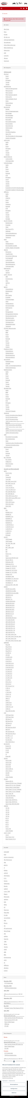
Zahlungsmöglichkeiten (9, 39)
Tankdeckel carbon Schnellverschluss (14, 443)
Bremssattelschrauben (11, 121)
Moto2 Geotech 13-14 (11, 839)
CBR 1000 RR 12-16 (10, 628)
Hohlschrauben (9, 127)
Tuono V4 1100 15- (10, 487)
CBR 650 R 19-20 (10, 611)
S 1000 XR (8, 533)
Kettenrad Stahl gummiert (11, 88)
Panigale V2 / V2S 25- (11, 568)
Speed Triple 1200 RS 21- (11, 801)
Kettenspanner (7, 268)
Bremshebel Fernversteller (12, 436)
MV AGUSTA (7, 744)
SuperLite (6, 939)
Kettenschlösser (9, 103)
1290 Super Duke (10, 715)
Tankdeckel (8, 237)
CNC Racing (6, 875)
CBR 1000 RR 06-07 (10, 624)
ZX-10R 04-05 (9, 669)
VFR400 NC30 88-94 (10, 601)
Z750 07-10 (8, 694)
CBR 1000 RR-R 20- (10, 632)
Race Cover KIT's (10, 229)
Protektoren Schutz (8, 349)
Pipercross (6, 909)
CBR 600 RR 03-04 (10, 603)
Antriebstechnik (7, 86)
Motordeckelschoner (10, 355)
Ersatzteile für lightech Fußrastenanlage (15, 189)
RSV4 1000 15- (9, 500)
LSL (6, 285)
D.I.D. (5, 878)
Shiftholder (8, 231)
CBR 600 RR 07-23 (10, 607)
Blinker (7, 293)
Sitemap (6, 58)
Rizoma (5, 923)
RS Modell (8, 535)
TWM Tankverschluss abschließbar (13, 425)
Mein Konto (6, 29)
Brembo (5, 886)
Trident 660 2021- (10, 797)
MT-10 (7, 818)
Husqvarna (8, 204)
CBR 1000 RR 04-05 (10, 622)
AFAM (5, 949)
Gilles (7, 280)
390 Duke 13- (9, 719)
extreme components (8, 857)
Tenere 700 (8, 828)
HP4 (7, 510)
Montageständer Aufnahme (12, 313)
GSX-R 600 (8, 764)
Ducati (7, 76)
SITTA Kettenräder (8, 983)
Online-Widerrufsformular (9, 45)
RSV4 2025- (8, 506)
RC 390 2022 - (9, 739)
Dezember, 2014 (7, 985)
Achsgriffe (8, 363)
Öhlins (5, 904)
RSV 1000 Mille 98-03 (11, 491)
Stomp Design (7, 931)
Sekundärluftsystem (10, 262)
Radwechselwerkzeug (11, 367)
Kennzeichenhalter (10, 305)
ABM (7, 276)
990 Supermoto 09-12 (11, 733)
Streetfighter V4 (9, 582)
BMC (5, 954)
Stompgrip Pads (7, 388)
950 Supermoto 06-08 (11, 727)
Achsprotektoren (9, 289)
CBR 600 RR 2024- (10, 609)
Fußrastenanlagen (8, 163)
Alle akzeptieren (14, 1084)
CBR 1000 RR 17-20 (10, 630)
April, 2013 (6, 1010)
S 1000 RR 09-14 (9, 524)
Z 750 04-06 (8, 692)
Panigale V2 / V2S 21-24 (11, 566)
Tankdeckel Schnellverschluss (12, 445)
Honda (7, 78)
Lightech (6, 888)
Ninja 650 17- (9, 650)
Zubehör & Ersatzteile (10, 138)
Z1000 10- (8, 708)
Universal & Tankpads (10, 411)
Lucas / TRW (7, 891)
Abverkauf (6, 74)
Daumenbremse (9, 125)
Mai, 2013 (6, 1006)
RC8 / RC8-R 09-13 (10, 741)
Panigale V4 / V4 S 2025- (11, 572)
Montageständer (9, 311)
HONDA (5, 586)
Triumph (7, 82)
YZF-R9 (7, 808)
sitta (5, 933)
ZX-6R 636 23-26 (9, 667)
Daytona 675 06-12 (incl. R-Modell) (14, 783)
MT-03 (7, 824)
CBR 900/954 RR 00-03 (11, 617)
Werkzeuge (8, 105)
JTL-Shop (16, 1096)
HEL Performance (8, 859)
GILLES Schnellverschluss (12, 417)
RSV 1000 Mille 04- (10, 493)
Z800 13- (8, 698)
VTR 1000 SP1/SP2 (10, 619)
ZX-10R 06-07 (9, 671)
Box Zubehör (8, 459)
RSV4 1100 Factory (10, 502)
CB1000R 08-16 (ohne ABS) (12, 593)
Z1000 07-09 (8, 704)
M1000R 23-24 (9, 512)
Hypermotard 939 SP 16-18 (12, 557)
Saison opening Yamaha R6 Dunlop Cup (13, 1017)
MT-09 (7, 820)
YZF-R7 (7, 810)
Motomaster (6, 896)
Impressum (5, 1080)
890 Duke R (8, 725)
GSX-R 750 (8, 766)
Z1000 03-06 (8, 702)
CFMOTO (8, 198)
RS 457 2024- (9, 473)
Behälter (7, 109)
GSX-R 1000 (8, 760)
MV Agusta (8, 80)
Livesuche (6, 55)
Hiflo (5, 862)
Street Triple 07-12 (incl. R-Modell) (13, 789)
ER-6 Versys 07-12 (10, 686)
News (5, 31)
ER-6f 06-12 (8, 684)
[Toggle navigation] (1, 8)
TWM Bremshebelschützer (10, 987)
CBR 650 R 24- (9, 615)
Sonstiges (8, 218)
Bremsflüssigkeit (9, 115)
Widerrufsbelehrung (8, 47)
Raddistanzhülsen (10, 361)
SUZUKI (6, 758)
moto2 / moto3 (7, 832)
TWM (5, 434)
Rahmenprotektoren (10, 320)
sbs (4, 925)
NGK (5, 902)
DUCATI (6, 537)
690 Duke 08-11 (9, 721)
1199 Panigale (9, 539)
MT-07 (7, 822)
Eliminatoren (8, 251)
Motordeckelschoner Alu (11, 316)
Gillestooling (6, 883)
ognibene (6, 899)
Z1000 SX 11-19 (9, 706)
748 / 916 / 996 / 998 (10, 543)
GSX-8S (7, 775)
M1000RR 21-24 (9, 516)
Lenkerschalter (9, 158)
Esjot (5, 854)
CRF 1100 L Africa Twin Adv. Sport (13, 640)
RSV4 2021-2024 (9, 504)
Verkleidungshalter (8, 447)
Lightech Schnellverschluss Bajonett (14, 430)
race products (7, 359)
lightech (5, 287)
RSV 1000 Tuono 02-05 (11, 481)
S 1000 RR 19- (9, 529)
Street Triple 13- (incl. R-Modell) (13, 791)
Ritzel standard (9, 92)
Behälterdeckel (9, 223)
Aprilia (7, 142)
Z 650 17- (8, 690)
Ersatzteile (8, 225)
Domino (5, 880)
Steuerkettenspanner (10, 264)
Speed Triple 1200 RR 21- (11, 799)
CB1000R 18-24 (9, 595)
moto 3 (7, 834)
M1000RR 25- (9, 518)
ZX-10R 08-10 (9, 673)
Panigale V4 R (9, 574)
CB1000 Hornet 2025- (11, 588)
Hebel (7, 227)
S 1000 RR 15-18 (9, 526)
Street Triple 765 (9, 793)
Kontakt (5, 34)
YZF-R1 (7, 816)
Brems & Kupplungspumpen (12, 111)
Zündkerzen (8, 465)
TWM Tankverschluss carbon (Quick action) (14, 427)
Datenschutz (12, 1080)
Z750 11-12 (8, 696)
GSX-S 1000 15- (9, 768)
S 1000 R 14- (9, 531)
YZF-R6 (7, 814)
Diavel (7, 555)
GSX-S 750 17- (9, 770)
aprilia (5, 471)
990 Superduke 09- (10, 731)
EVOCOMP (6, 851)
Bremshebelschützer (10, 438)
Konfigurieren (14, 1088)
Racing (5, 1037)
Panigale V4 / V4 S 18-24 (11, 570)
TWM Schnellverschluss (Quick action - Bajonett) (14, 422)
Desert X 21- (8, 553)
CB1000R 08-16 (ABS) (11, 591)
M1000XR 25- (9, 522)
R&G (5, 920)
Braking (5, 870)
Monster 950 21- (9, 560)
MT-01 (7, 826)
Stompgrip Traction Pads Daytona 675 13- (14, 1008)
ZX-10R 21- (8, 679)
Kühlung (7, 129)
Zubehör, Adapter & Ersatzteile (12, 247)
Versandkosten (7, 42)
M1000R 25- (8, 514)
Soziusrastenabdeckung (11, 233)
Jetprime (6, 249)
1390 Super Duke (10, 717)
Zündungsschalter (10, 160)
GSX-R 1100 (8, 762)
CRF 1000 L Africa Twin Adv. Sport (13, 636)
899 (6, 549)
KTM (7, 175)
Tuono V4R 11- (9, 485)
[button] (21, 8)
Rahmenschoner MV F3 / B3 (10, 1019)
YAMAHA (6, 806)
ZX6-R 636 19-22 (9, 665)
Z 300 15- (8, 688)
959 (6, 551)
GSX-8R (7, 772)
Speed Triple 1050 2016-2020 (12, 803)
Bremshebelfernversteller (11, 245)
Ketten (7, 101)
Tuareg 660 (8, 477)
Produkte (6, 1051)
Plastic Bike (6, 912)
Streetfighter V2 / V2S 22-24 (12, 578)
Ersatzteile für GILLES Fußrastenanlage (15, 187)
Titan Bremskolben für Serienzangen (14, 136)
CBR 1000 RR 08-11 (10, 626)
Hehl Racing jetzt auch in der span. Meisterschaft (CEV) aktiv (12, 1015)
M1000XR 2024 (9, 520)
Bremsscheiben (9, 123)
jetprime (6, 865)
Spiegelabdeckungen (10, 235)
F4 (6, 754)
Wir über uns (7, 37)
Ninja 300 (8, 644)
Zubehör (7, 185)
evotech (5, 970)
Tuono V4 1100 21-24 (10, 489)
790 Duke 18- (9, 723)
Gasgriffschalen (9, 254)
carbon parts (7, 140)
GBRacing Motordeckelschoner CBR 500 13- (13, 995)
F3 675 (7, 750)
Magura (5, 894)
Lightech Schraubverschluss (12, 432)
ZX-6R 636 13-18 (9, 663)
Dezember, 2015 (7, 981)
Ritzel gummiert (9, 90)
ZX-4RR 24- (8, 653)
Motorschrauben (9, 463)
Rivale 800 (8, 756)
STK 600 (6, 1026)
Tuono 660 (8, 479)
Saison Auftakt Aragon (9, 1021)
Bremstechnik (7, 107)
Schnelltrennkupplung (10, 132)
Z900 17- (8, 700)
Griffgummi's (8, 461)
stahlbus (6, 936)
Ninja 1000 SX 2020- (10, 710)
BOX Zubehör (9, 295)
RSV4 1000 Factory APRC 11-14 (13, 497)
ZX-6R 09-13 (8, 661)
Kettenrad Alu (9, 96)
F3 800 (7, 752)
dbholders (6, 968)
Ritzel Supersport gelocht (11, 94)
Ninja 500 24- (9, 648)
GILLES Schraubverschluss (12, 419)
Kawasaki (8, 173)
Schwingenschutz (9, 322)
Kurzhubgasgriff (9, 258)
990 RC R (8, 729)
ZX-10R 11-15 (9, 675)
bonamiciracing (9, 278)
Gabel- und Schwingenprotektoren (13, 365)
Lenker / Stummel (8, 274)
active (5, 960)
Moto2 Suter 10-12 (10, 837)
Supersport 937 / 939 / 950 (12, 584)
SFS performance (8, 928)
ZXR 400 (8, 655)
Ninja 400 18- (9, 646)
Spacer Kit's (8, 134)
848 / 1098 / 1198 (10, 547)
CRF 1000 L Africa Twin (11, 634)
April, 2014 (6, 990)
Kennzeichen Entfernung (11, 256)
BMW (7, 144)
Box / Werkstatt (7, 457)
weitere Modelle (9, 777)
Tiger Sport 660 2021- (11, 795)
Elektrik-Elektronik (8, 156)
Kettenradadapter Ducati (11, 98)
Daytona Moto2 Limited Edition (13, 787)
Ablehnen (14, 1092)
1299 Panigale (9, 541)
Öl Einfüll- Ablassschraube (10, 328)
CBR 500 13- (8, 597)
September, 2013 (8, 998)
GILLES (7, 270)
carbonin (6, 873)
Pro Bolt (5, 915)
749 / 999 (8, 545)
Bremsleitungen (9, 117)
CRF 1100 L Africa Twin (11, 638)
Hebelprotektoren (9, 243)
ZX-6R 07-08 (8, 659)
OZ (4, 907)
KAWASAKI (6, 642)
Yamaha (7, 84)
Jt (4, 867)
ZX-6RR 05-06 (9, 657)
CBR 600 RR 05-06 (10, 605)
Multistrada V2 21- (10, 564)
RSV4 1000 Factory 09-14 (11, 495)
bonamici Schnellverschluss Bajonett (14, 415)
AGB (5, 53)
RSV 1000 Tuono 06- (10, 483)
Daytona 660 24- (9, 781)
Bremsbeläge (9, 113)
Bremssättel (8, 119)
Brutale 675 (8, 746)
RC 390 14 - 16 (9, 735)
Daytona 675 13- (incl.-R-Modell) (13, 785)
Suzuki (7, 150)
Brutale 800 (8, 748)
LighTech (8, 272)
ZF (4, 962)
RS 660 (7, 475)
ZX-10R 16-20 (9, 677)
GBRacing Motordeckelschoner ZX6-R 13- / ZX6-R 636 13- (14, 1002)
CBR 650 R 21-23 (10, 613)
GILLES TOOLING (8, 220)
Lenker (7, 309)
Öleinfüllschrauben (10, 318)
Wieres (5, 944)
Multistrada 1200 (9, 562)
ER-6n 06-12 (8, 681)
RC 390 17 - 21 (9, 737)
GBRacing (6, 191)
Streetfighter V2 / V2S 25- (11, 580)
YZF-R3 (7, 812)
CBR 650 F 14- (9, 599)
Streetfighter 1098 (10, 576)
